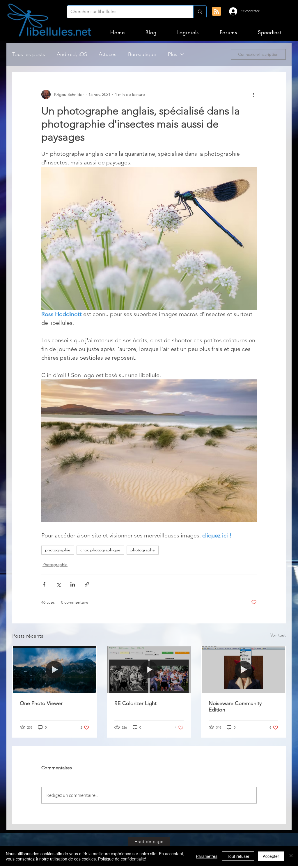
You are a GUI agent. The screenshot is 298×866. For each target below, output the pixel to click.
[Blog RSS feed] (216, 11)
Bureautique (142, 54)
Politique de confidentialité (122, 859)
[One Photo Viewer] (54, 669)
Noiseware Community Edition (235, 706)
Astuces (107, 54)
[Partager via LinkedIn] (72, 584)
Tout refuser (238, 856)
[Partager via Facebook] (44, 584)
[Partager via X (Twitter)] (58, 584)
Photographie (55, 564)
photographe (142, 550)
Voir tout (278, 635)
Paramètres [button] (206, 856)
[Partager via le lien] (87, 584)
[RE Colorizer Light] (149, 669)
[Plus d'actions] (253, 94)
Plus (172, 54)
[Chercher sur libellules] (199, 12)
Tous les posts (28, 54)
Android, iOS (72, 54)
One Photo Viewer (41, 703)
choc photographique (100, 550)
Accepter (271, 856)
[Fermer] (291, 856)
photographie (57, 550)
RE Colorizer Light (135, 703)
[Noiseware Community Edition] (243, 669)
